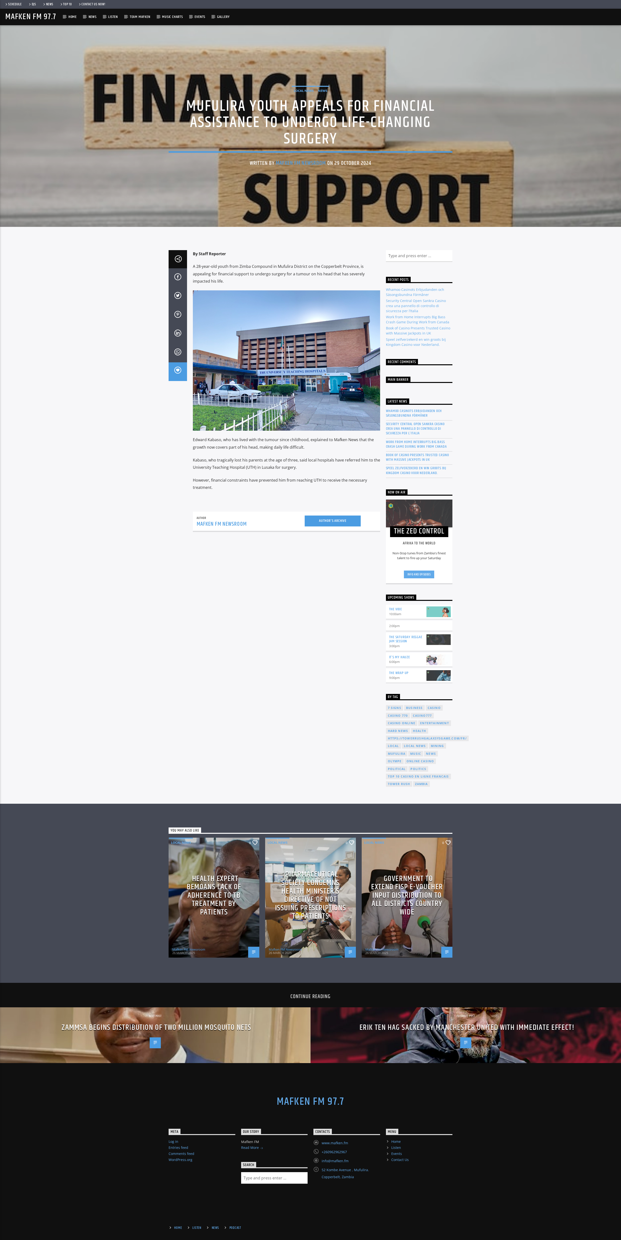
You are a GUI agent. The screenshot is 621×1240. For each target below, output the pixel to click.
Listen (113, 17)
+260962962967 (334, 1152)
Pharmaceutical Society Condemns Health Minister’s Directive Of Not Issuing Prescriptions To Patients (310, 895)
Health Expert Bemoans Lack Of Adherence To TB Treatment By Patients (214, 895)
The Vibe (395, 609)
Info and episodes (419, 574)
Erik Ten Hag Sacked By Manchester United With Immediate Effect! (467, 1027)
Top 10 (67, 4)
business (414, 708)
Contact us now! (93, 4)
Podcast (235, 1228)
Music (415, 754)
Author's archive (332, 521)
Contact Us (400, 1159)
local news (415, 746)
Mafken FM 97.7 (30, 17)
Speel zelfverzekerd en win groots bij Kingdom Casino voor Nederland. (416, 470)
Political (397, 769)
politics (418, 769)
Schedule (15, 4)
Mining (437, 746)
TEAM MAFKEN (140, 17)
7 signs (394, 708)
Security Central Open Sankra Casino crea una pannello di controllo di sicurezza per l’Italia (416, 305)
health (419, 731)
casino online (402, 723)
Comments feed (181, 1153)
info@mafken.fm (335, 1161)
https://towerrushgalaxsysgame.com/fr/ (427, 738)
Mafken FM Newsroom (301, 163)
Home (72, 17)
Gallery (223, 17)
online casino (420, 761)
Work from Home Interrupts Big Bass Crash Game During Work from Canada (416, 444)
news (431, 754)
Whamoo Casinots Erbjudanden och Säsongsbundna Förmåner (414, 413)
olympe (395, 761)
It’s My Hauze (399, 657)
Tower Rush (399, 784)
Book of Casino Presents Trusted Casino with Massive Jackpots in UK (417, 457)
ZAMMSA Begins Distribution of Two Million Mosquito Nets (156, 1027)
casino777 (422, 716)
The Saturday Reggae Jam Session (405, 639)
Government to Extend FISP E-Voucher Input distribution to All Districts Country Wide (407, 895)
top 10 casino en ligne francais (418, 776)
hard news (398, 731)
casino (434, 708)
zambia (421, 784)
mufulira (397, 754)
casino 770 (398, 716)
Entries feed (178, 1147)
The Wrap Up (399, 673)
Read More (250, 1147)
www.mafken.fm (335, 1143)
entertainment (434, 723)
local (393, 746)
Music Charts (172, 17)
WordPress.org (180, 1159)
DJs (34, 4)
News (49, 4)
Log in (173, 1141)
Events (200, 17)
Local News (304, 90)
